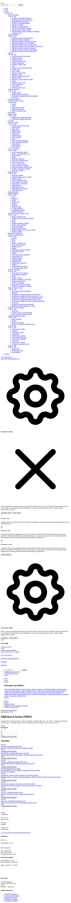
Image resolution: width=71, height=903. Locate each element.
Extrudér (14, 238)
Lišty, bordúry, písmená (19, 245)
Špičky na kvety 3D (17, 109)
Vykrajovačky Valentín (18, 342)
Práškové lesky (16, 132)
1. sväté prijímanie (17, 208)
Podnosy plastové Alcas (19, 216)
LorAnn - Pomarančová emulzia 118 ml (24, 802)
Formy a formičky (13, 149)
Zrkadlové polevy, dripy (19, 82)
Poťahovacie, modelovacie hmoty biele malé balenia (27, 297)
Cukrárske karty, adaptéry (19, 274)
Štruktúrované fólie (17, 350)
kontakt (6, 697)
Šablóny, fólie (12, 345)
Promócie (14, 205)
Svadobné (15, 198)
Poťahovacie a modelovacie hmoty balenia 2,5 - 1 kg (27, 296)
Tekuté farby (15, 134)
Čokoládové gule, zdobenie (20, 188)
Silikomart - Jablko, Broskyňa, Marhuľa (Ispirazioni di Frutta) (42, 777)
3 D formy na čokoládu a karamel (21, 28)
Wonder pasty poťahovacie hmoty (22, 117)
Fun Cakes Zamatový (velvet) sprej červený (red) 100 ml (25, 785)
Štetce (13, 276)
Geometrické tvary (17, 256)
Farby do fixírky (16, 137)
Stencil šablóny (16, 352)
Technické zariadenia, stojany (16, 316)
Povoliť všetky (17, 513)
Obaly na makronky (17, 226)
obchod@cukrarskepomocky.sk (10, 358)
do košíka (8, 737)
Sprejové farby (16, 127)
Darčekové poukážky (14, 99)
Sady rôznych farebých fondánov (21, 291)
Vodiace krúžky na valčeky (20, 266)
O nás (6, 10)
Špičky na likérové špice (19, 111)
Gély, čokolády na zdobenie (20, 182)
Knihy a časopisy (13, 192)
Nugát (13, 81)
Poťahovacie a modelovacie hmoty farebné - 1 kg (26, 299)
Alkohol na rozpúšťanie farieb (20, 76)
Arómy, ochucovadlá (18, 63)
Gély (13, 66)
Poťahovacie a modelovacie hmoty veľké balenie (26, 294)
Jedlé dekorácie (12, 172)
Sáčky (13, 221)
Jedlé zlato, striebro (17, 175)
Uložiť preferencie (6, 554)
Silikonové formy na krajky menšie (22, 312)
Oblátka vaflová (16, 92)
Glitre (13, 139)
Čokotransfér (15, 349)
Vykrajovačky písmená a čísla (20, 344)
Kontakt (6, 354)
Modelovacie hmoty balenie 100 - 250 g (23, 306)
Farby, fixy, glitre (13, 122)
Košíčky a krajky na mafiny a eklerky (23, 218)
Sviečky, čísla (16, 202)
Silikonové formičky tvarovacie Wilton (23, 43)
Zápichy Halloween (17, 211)
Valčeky (14, 253)
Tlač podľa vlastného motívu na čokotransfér (25, 96)
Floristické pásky (17, 259)
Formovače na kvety (18, 251)
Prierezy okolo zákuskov (19, 225)
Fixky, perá (15, 129)
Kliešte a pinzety (17, 246)
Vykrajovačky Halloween (19, 337)
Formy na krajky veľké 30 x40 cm (22, 314)
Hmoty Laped (12, 114)
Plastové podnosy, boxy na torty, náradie (23, 230)
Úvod (6, 8)
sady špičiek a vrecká (18, 107)
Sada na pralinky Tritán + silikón (21, 30)
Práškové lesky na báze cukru (20, 125)
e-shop (6, 681)
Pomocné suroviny (17, 59)
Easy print (15, 97)
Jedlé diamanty (16, 185)
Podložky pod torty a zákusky (20, 223)
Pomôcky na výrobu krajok (16, 307)
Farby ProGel (16, 147)
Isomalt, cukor (16, 69)
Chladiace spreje (16, 33)
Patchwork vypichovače (15, 233)
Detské (14, 200)
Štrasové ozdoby (17, 206)
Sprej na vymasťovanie (18, 73)
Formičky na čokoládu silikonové (21, 18)
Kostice (14, 248)
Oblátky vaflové (16, 178)
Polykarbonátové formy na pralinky (22, 20)
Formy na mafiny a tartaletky (20, 165)
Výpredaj (11, 120)
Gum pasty (15, 302)
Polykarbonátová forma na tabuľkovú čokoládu (25, 31)
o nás (5, 680)
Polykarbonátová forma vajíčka (31, 770)
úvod (5, 678)
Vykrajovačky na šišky (18, 329)
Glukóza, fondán (17, 58)
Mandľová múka (17, 74)
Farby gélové (16, 144)
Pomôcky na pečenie (14, 269)
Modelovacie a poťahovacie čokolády (23, 304)
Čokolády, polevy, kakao (19, 61)
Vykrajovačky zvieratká (19, 339)
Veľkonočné (15, 334)
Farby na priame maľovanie (20, 140)
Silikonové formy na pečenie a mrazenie (23, 48)
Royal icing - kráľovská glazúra (21, 56)
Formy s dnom (16, 155)
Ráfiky (14, 157)
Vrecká (14, 104)
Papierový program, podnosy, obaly (18, 213)
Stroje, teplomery (17, 319)
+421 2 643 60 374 (6, 357)
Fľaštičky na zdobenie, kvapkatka (22, 286)
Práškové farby (16, 130)
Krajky (14, 220)
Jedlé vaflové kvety (17, 190)
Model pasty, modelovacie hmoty (21, 119)
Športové (14, 203)
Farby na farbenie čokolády (20, 142)
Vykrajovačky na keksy (19, 336)
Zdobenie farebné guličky (19, 180)
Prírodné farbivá (16, 135)
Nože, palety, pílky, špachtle (20, 273)
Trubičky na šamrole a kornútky (21, 168)
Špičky (14, 106)
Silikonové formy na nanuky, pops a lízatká (24, 49)
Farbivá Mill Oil (16, 145)
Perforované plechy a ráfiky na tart (22, 167)
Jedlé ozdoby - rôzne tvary (19, 183)
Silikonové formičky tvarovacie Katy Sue (24, 41)
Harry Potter (11, 112)
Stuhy (13, 197)
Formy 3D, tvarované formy (20, 160)
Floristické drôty (16, 261)
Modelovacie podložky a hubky (21, 249)
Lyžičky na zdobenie (18, 283)
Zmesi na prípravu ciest (18, 87)
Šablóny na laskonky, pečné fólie (21, 279)
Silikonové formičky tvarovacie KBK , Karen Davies (27, 46)
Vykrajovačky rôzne (18, 332)
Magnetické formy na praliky (20, 21)
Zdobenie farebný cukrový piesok (22, 177)
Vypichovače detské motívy (20, 268)
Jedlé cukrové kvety (17, 187)
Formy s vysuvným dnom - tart (21, 154)
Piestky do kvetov (17, 258)
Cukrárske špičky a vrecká (16, 101)
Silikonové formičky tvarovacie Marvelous (24, 51)
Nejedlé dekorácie (13, 193)
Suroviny (10, 53)
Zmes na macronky (17, 84)
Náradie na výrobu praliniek (20, 26)
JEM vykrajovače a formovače (21, 254)
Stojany (14, 321)
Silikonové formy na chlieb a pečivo (22, 38)
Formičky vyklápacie (18, 159)
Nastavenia (4, 638)
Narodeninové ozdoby (18, 210)
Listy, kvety (15, 340)
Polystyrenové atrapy (18, 322)
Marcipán (14, 292)
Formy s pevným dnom (18, 163)
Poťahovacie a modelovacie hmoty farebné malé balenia (28, 301)
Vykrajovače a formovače (19, 263)
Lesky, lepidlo (16, 71)
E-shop (6, 11)
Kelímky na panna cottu (19, 228)
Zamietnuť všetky (6, 513)
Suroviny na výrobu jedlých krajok (22, 68)
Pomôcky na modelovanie (15, 235)
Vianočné (14, 331)
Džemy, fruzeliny (17, 77)
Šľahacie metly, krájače (18, 281)
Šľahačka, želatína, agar (19, 64)
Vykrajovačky (12, 326)
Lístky (14, 241)
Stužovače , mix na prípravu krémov (22, 79)
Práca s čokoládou (13, 15)
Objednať (9, 650)
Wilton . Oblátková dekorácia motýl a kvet (22, 763)
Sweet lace (15, 311)
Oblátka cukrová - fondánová (20, 94)
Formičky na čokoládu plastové (21, 23)
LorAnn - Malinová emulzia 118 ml (23, 794)
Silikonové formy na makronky (21, 39)
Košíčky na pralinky (18, 25)
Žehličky (14, 264)
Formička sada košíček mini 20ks (23, 748)
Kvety (13, 240)
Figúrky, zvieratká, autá (19, 243)
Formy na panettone (17, 170)
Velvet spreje (15, 86)
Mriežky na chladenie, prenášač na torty (23, 324)
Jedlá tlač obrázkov (13, 89)
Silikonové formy (13, 34)
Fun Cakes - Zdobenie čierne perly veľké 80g (29, 755)
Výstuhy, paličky (17, 278)
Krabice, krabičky (17, 231)
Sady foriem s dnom (18, 162)
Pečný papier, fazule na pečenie (21, 284)
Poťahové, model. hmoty (15, 288)
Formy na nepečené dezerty (20, 152)
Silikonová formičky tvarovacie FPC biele (24, 44)
